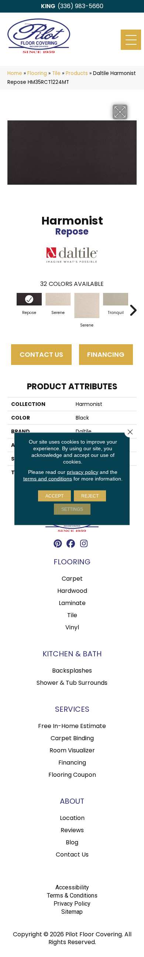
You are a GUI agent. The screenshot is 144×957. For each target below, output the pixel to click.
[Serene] (58, 299)
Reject (90, 495)
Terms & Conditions (72, 895)
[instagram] (84, 544)
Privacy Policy (72, 903)
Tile (56, 73)
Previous (11, 306)
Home (14, 73)
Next (132, 306)
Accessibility (72, 887)
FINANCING (105, 354)
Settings (72, 509)
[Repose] (29, 299)
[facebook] (71, 544)
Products (77, 73)
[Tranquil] (115, 299)
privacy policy (82, 472)
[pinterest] (58, 544)
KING (48, 6)
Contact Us (41, 354)
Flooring (37, 73)
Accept (54, 495)
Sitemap (72, 911)
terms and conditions (47, 478)
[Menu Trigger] (131, 40)
